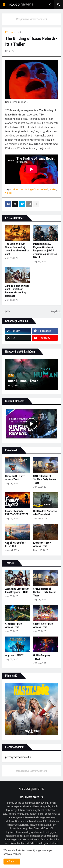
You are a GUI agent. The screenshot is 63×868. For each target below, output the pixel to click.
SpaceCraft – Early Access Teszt (15, 478)
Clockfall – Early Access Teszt (13, 625)
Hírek (18, 32)
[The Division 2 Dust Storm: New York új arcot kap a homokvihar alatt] (17, 233)
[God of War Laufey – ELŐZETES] (17, 532)
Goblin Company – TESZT (42, 657)
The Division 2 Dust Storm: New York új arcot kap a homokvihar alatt (17, 249)
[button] (4, 4)
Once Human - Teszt (23, 381)
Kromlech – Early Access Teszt (42, 544)
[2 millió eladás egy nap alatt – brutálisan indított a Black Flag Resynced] (17, 275)
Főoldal (9, 32)
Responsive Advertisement (31, 19)
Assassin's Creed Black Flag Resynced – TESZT (17, 590)
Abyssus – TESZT (14, 655)
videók (8, 193)
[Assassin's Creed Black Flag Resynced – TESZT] (17, 578)
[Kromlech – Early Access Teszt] (45, 532)
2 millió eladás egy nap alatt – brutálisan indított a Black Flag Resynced (17, 291)
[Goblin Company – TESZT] (45, 644)
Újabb (7, 311)
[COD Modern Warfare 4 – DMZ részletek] (45, 500)
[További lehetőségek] (36, 204)
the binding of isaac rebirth (34, 189)
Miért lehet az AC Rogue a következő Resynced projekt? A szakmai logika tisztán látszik (45, 250)
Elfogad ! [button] (12, 861)
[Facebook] (8, 204)
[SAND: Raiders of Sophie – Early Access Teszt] (45, 465)
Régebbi (55, 311)
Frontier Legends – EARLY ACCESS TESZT (16, 512)
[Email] (29, 204)
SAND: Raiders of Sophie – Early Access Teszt (44, 479)
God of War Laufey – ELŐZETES (15, 544)
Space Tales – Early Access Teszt (43, 625)
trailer (53, 189)
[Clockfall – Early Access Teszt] (17, 613)
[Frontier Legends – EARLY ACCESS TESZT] (17, 500)
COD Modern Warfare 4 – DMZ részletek (45, 512)
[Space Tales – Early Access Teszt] (45, 613)
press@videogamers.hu (18, 757)
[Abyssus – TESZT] (17, 644)
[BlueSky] (22, 204)
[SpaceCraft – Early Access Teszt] (17, 465)
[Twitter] (15, 204)
